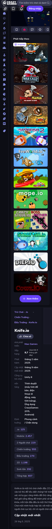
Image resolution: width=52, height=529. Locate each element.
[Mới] (4, 23)
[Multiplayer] (4, 42)
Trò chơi (18, 312)
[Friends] (5, 9)
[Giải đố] (4, 84)
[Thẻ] (4, 130)
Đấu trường (20, 322)
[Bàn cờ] (4, 64)
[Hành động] (4, 89)
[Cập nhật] (4, 33)
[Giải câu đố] (4, 79)
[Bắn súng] (4, 69)
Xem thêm (32, 298)
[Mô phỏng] (4, 104)
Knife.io (33, 322)
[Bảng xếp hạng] (4, 47)
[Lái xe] (4, 99)
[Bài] (4, 59)
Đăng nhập (35, 8)
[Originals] (4, 37)
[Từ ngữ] (4, 123)
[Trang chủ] (4, 13)
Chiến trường (21, 317)
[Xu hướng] (4, 28)
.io (26, 312)
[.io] (4, 94)
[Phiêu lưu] (4, 113)
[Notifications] (21, 9)
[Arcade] (4, 55)
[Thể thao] (4, 118)
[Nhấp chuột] (4, 108)
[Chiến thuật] (4, 74)
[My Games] (13, 9)
